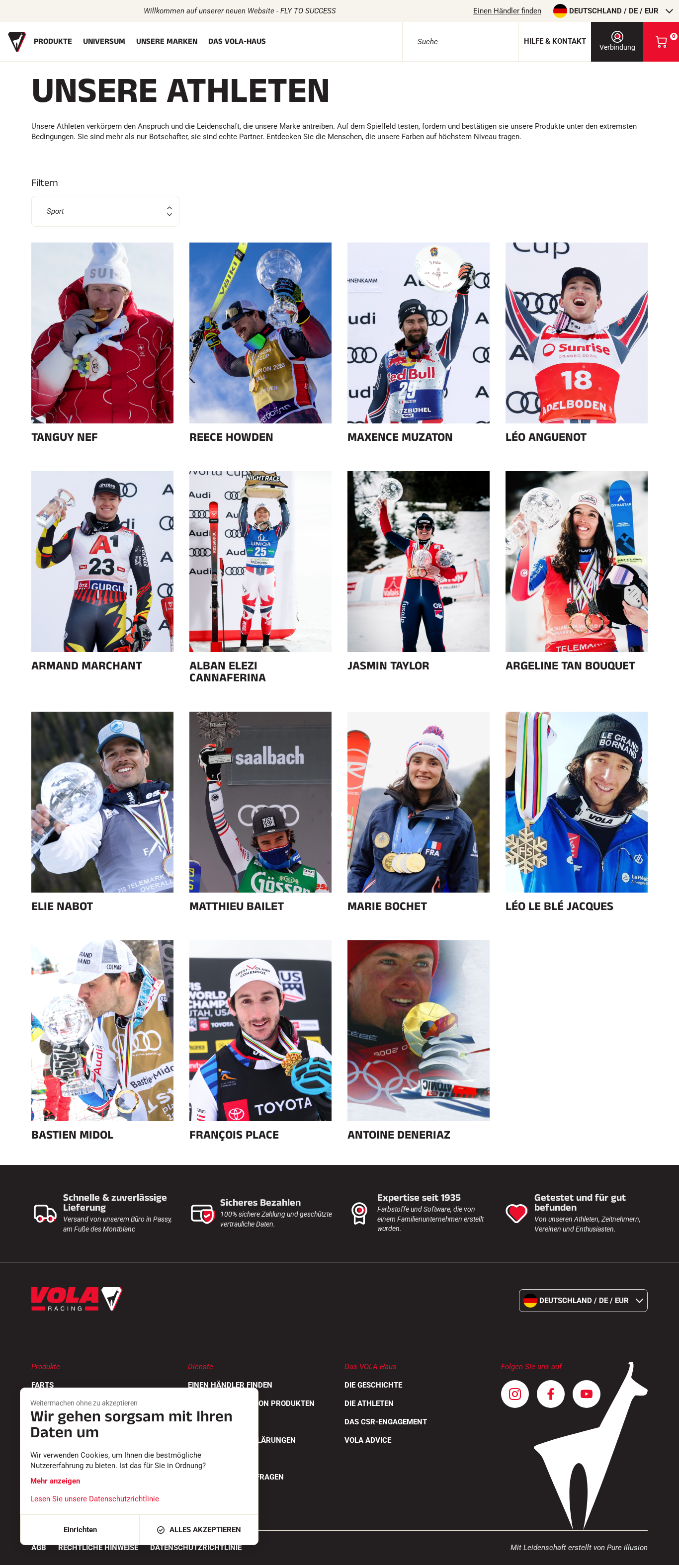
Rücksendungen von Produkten (251, 1403)
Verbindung (617, 47)
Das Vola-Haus (237, 41)
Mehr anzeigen (55, 1481)
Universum (104, 41)
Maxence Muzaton (400, 437)
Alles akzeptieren (205, 1529)
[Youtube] (586, 1394)
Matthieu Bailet (236, 906)
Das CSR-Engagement (385, 1421)
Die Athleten (369, 1403)
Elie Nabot (62, 906)
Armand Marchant (86, 666)
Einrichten (80, 1529)
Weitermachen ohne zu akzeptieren (84, 1403)
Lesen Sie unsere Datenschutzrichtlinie (94, 1498)
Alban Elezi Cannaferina (227, 672)
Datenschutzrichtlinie (196, 1547)
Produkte (53, 41)
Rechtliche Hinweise (98, 1547)
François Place (234, 1135)
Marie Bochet (387, 906)
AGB (38, 1547)
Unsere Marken (166, 41)
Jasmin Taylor (388, 666)
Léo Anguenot (546, 437)
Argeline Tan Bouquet (570, 666)
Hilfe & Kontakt (555, 41)
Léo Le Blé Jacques (559, 906)
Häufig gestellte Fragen (236, 1477)
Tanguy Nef (64, 437)
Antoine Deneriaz (398, 1135)
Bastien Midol (72, 1135)
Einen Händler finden (507, 10)
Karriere (205, 1458)
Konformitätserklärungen (242, 1440)
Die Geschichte (373, 1385)
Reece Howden (231, 437)
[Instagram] (515, 1394)
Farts (42, 1385)
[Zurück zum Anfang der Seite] (659, 1552)
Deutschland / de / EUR (614, 10)
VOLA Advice (367, 1440)
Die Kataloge (212, 1421)
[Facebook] (551, 1394)
